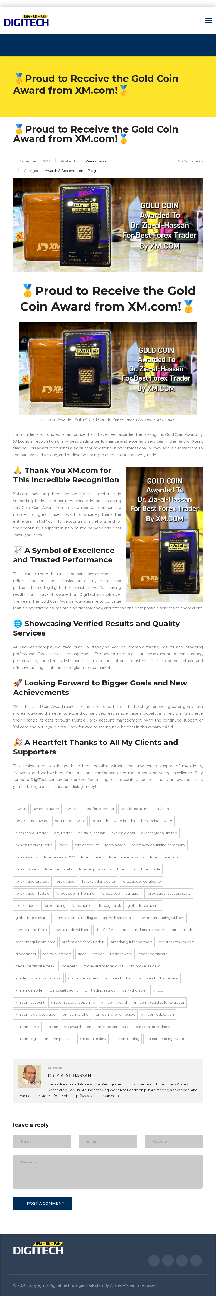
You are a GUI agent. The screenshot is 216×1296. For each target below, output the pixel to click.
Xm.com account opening (73, 1002)
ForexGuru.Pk (110, 905)
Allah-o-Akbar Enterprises (133, 1285)
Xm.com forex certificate (108, 1026)
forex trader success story (168, 893)
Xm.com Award (114, 1002)
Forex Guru (126, 869)
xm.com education (157, 1014)
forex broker (92, 857)
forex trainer (82, 905)
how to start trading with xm (160, 917)
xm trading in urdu (100, 990)
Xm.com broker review (115, 1014)
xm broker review (144, 966)
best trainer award (156, 821)
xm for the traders (83, 978)
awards (72, 809)
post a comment (45, 1203)
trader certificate (153, 954)
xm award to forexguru (103, 966)
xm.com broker (76, 1014)
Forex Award (115, 845)
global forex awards (32, 917)
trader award (121, 954)
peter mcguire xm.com (35, 942)
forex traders (26, 905)
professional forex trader (83, 942)
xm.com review (93, 1039)
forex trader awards (99, 881)
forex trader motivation (120, 893)
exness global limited (159, 833)
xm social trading (64, 990)
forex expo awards (95, 869)
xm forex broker (118, 978)
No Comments (190, 161)
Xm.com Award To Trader (36, 1014)
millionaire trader (149, 930)
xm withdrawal (134, 990)
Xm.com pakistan (58, 1039)
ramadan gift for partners (131, 942)
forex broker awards (126, 857)
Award (21, 809)
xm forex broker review (158, 978)
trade (82, 954)
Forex (64, 845)
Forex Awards (27, 857)
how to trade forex (31, 930)
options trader (182, 930)
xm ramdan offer (30, 990)
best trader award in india (113, 821)
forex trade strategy (32, 881)
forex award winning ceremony (158, 845)
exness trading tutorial (34, 845)
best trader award (70, 821)
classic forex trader (32, 833)
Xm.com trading (125, 1039)
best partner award (32, 821)
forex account (87, 845)
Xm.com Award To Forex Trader (158, 1002)
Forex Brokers (27, 869)
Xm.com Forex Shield (153, 1026)
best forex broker (99, 809)
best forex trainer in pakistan (145, 809)
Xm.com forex (27, 1026)
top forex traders (57, 954)
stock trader (26, 954)
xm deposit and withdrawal (38, 978)
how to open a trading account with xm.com (93, 917)
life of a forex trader (112, 930)
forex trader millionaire (75, 893)
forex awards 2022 (59, 857)
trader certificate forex (35, 966)
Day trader (63, 833)
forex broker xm (164, 857)
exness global (123, 833)
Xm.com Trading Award (165, 1039)
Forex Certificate (59, 869)
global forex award (143, 905)
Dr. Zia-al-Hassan (91, 833)
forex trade (150, 869)
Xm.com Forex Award (63, 1026)
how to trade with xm (71, 930)
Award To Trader (46, 809)
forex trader (66, 881)
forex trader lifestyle (33, 893)
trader (98, 954)
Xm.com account (30, 1002)
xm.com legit (27, 1039)
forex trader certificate (141, 881)
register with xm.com (177, 942)
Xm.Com (160, 990)
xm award (69, 966)
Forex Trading (55, 905)
